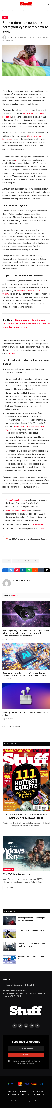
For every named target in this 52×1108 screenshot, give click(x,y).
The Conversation (16, 37)
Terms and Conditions (17, 1091)
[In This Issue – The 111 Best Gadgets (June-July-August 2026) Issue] (26, 780)
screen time (17, 561)
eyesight (7, 561)
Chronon (38, 1101)
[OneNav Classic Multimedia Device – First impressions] (9, 946)
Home (4, 11)
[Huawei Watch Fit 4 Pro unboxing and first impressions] (9, 959)
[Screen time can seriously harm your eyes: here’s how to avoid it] (26, 60)
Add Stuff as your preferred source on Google (28, 539)
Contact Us (13, 1095)
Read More (9, 888)
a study (18, 160)
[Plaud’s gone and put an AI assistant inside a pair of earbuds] (26, 696)
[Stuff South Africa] (26, 4)
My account (38, 1095)
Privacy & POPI (36, 1091)
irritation (11, 353)
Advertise (25, 1095)
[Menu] (4, 4)
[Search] (48, 4)
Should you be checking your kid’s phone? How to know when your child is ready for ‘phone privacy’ (26, 323)
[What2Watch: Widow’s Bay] (26, 853)
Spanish (41, 528)
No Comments (43, 37)
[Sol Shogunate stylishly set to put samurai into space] (9, 920)
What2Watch (8, 869)
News (5, 17)
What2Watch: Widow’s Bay (17, 874)
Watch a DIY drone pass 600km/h (31, 931)
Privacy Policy (21, 1064)
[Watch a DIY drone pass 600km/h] (9, 933)
